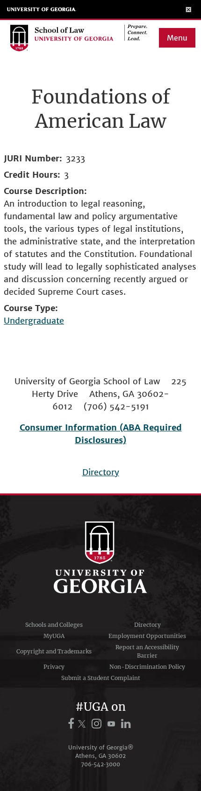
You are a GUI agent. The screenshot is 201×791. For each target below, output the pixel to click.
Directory (100, 472)
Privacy (54, 666)
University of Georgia (41, 9)
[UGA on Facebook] (72, 723)
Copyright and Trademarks (54, 651)
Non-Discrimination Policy (147, 666)
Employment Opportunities (147, 635)
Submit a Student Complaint (100, 677)
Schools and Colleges (54, 624)
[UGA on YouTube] (113, 723)
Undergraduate (34, 320)
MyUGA (54, 635)
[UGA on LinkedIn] (126, 723)
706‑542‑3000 (100, 764)
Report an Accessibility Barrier (147, 651)
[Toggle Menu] (188, 9)
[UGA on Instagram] (98, 723)
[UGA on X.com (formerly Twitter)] (83, 723)
